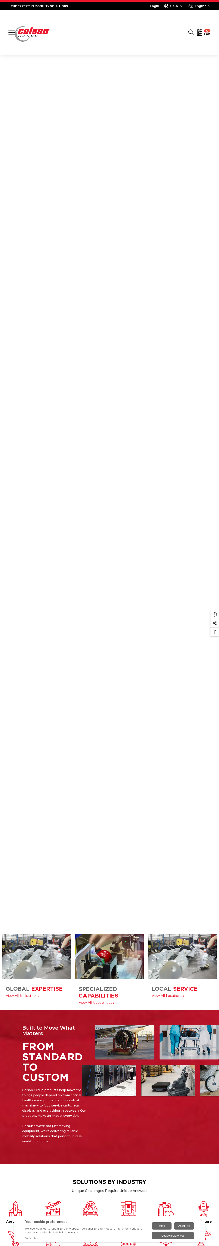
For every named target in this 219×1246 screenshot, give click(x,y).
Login (154, 6)
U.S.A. (174, 6)
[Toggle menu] (11, 32)
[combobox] (199, 6)
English (201, 6)
